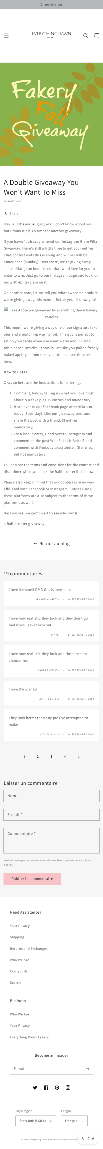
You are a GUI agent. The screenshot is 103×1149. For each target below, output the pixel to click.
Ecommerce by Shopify (70, 1139)
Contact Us (19, 971)
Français (71, 1121)
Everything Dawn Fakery (29, 1037)
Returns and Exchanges (29, 948)
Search (15, 982)
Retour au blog (55, 543)
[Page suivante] (78, 756)
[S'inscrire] (87, 1068)
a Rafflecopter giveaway (24, 523)
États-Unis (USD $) (33, 1121)
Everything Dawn (39, 1139)
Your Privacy (20, 925)
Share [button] (14, 213)
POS (50, 1139)
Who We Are (19, 960)
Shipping (17, 937)
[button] (6, 35)
